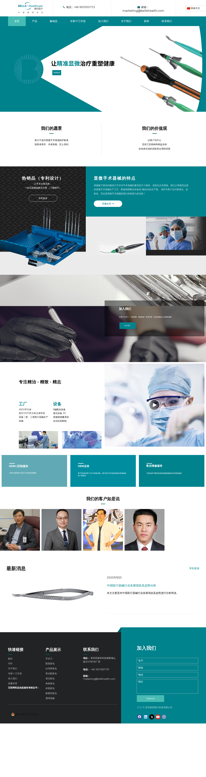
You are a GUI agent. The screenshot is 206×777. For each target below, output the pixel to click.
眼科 (10, 658)
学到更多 (42, 198)
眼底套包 (50, 663)
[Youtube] (157, 716)
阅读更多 (56, 72)
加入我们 (127, 325)
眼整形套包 (51, 693)
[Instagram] (164, 716)
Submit (150, 698)
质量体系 (107, 203)
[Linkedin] (145, 716)
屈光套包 (50, 678)
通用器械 (50, 698)
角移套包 (50, 683)
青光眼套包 (51, 673)
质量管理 (12, 683)
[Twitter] (151, 716)
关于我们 (12, 668)
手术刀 (49, 658)
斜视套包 (50, 688)
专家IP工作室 (15, 673)
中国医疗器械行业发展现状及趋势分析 (131, 585)
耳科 (10, 663)
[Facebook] (139, 716)
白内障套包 (51, 668)
